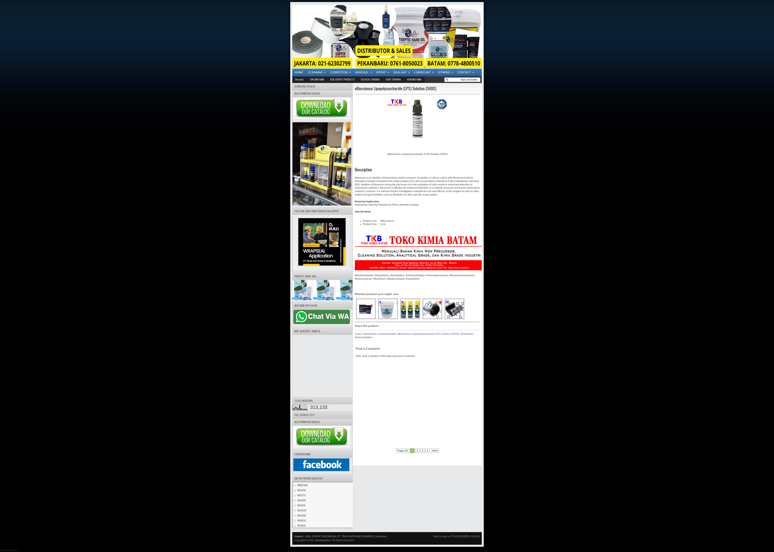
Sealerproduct (322, 540)
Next (434, 450)
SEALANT (400, 72)
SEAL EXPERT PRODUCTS (342, 79)
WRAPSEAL (302, 485)
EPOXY (381, 72)
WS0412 (301, 505)
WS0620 (301, 520)
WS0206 (301, 490)
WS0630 (301, 525)
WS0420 (301, 510)
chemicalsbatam (387, 333)
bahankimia (370, 333)
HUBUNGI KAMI (414, 79)
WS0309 (301, 500)
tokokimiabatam (363, 337)
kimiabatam (466, 333)
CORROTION (339, 72)
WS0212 (301, 495)
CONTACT (464, 72)
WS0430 (301, 515)
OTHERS (444, 72)
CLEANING (315, 72)
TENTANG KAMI (317, 79)
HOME (299, 72)
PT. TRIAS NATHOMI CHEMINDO (355, 536)
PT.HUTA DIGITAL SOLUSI (465, 536)
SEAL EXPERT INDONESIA (320, 536)
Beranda (299, 79)
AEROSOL (362, 72)
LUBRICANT (422, 72)
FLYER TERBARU (393, 79)
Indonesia (381, 536)
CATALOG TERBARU (370, 79)
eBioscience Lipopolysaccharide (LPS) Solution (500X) (428, 333)
